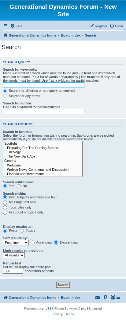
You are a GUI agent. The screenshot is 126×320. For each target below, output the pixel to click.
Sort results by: (15, 238)
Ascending (43, 242)
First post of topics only (25, 212)
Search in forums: (17, 132)
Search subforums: (18, 182)
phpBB (47, 308)
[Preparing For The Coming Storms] (43, 148)
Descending (68, 242)
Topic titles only (19, 207)
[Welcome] (43, 165)
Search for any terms (24, 96)
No (24, 186)
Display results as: (18, 226)
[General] (43, 161)
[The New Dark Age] (43, 156)
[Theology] (43, 152)
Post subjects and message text (32, 197)
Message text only (22, 202)
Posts (12, 230)
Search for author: (17, 103)
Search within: (14, 193)
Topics (30, 230)
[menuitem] (16, 26)
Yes (11, 186)
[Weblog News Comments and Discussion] (43, 170)
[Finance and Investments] (43, 174)
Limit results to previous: (23, 250)
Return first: (13, 263)
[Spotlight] (43, 144)
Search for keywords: (20, 69)
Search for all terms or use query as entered (41, 90)
